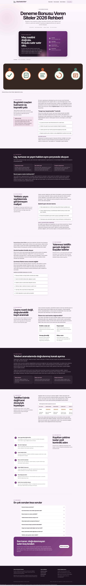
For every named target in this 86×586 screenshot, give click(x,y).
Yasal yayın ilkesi (43, 572)
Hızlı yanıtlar (69, 1)
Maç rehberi (50, 1)
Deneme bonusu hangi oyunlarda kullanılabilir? (32, 524)
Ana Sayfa (15, 59)
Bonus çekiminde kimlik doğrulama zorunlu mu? (32, 531)
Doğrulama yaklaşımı (44, 571)
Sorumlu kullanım (43, 574)
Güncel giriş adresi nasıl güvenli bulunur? (31, 521)
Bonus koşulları (56, 1)
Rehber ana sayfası (64, 546)
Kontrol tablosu (62, 1)
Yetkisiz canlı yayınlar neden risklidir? (30, 535)
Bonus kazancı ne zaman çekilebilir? (29, 514)
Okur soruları (43, 575)
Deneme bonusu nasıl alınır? (28, 507)
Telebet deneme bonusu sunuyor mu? (30, 517)
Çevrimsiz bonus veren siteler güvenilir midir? (32, 510)
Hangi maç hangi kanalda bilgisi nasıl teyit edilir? (32, 528)
